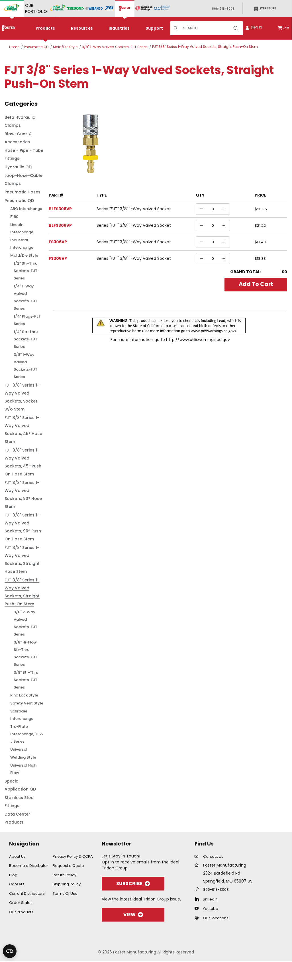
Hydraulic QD (18, 167)
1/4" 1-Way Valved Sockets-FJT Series (25, 297)
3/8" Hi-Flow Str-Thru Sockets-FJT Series (25, 653)
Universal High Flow (23, 769)
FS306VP (58, 242)
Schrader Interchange (21, 714)
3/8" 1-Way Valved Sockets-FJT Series (115, 46)
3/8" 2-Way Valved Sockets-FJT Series (25, 623)
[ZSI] (109, 8)
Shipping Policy (67, 884)
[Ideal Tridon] (58, 8)
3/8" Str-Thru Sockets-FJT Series (26, 680)
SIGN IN (255, 27)
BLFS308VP (60, 225)
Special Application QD (20, 785)
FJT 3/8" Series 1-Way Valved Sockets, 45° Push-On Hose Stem (24, 462)
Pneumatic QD (36, 46)
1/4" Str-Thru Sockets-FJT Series (26, 339)
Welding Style (23, 757)
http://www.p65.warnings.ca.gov (198, 339)
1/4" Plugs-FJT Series (27, 320)
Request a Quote (68, 865)
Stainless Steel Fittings (19, 801)
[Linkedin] (198, 898)
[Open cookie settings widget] (10, 951)
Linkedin (210, 899)
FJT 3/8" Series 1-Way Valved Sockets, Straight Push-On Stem (205, 46)
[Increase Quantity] (224, 209)
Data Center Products (17, 818)
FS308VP (58, 258)
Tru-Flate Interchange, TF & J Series (26, 734)
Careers (16, 884)
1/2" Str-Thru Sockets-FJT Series (25, 271)
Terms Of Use (65, 893)
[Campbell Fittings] (143, 8)
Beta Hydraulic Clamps (20, 121)
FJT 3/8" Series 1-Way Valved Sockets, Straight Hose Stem (22, 559)
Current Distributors (27, 893)
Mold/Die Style (65, 46)
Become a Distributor (28, 865)
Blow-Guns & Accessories (18, 138)
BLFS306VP (60, 209)
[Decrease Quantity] (201, 209)
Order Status (20, 902)
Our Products (21, 912)
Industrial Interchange (21, 243)
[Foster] (124, 9)
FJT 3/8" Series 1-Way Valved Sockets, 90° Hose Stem (23, 494)
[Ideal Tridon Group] (12, 8)
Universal (18, 749)
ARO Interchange (26, 208)
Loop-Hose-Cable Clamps (23, 179)
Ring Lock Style (24, 695)
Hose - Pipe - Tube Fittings (24, 154)
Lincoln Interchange (21, 228)
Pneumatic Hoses (22, 192)
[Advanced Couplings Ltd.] (162, 8)
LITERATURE (267, 8)
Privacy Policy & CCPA (73, 856)
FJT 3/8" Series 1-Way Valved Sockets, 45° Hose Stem (23, 429)
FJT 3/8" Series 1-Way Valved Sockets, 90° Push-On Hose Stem (24, 527)
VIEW (129, 914)
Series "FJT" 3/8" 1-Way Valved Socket (134, 209)
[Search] (236, 28)
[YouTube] (198, 908)
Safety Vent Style (26, 703)
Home (14, 46)
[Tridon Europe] (75, 9)
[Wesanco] (94, 9)
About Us (17, 856)
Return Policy (64, 875)
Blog (13, 875)
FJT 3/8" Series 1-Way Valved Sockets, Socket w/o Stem (22, 397)
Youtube (210, 908)
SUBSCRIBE (129, 883)
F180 (14, 216)
